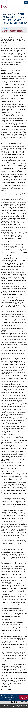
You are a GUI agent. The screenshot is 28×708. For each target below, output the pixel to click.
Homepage (4, 28)
